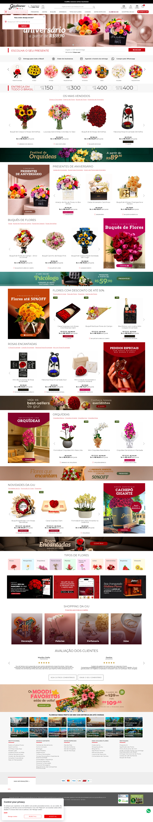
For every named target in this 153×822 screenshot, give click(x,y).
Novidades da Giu (21, 485)
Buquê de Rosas (125, 757)
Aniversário (85, 80)
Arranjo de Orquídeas (69, 462)
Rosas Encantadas (131, 338)
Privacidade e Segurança (44, 759)
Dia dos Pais (68, 745)
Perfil (130, 8)
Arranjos (62, 12)
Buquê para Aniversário (75, 170)
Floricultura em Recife (93, 724)
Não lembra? (72, 52)
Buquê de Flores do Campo (100, 338)
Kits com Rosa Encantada (61, 347)
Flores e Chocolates (55, 99)
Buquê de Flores (136, 80)
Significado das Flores (127, 747)
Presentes (35, 12)
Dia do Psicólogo (69, 750)
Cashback (123, 8)
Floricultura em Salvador (55, 724)
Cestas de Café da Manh (128, 756)
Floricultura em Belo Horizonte (133, 734)
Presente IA (124, 745)
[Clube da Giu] (76, 711)
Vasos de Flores (130, 462)
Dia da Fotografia (70, 749)
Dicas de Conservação (43, 763)
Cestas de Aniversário (60, 170)
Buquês (53, 12)
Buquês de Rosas (68, 80)
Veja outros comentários (63, 678)
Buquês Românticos (131, 214)
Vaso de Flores (60, 144)
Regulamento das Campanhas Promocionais (46, 767)
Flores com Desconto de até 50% (78, 290)
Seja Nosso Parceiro (98, 750)
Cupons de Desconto (99, 754)
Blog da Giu (96, 749)
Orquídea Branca (58, 418)
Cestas (44, 12)
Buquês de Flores (22, 220)
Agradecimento (86, 268)
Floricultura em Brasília (112, 734)
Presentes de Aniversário (96, 99)
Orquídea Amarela (71, 418)
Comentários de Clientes (100, 756)
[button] (151, 30)
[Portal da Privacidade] (123, 797)
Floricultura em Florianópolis (55, 734)
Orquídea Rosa (93, 418)
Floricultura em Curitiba (74, 734)
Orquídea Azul (82, 418)
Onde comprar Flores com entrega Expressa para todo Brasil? (131, 751)
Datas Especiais (100, 12)
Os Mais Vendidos (76, 96)
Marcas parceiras (97, 752)
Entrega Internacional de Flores (130, 754)
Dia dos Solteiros (69, 747)
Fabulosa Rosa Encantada (43, 347)
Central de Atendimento (44, 745)
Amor (129, 144)
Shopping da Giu (128, 12)
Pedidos (137, 8)
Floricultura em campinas (131, 724)
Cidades (88, 12)
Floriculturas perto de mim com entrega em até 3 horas (76, 715)
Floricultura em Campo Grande (93, 734)
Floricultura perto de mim (128, 749)
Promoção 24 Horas (59, 294)
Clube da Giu (113, 12)
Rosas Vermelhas (50, 223)
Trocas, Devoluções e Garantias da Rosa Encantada (47, 756)
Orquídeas (118, 80)
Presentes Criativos (86, 392)
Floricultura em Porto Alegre (114, 724)
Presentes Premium (55, 533)
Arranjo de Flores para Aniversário (95, 170)
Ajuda (43, 8)
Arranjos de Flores (69, 99)
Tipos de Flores (76, 12)
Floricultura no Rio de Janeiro (75, 724)
